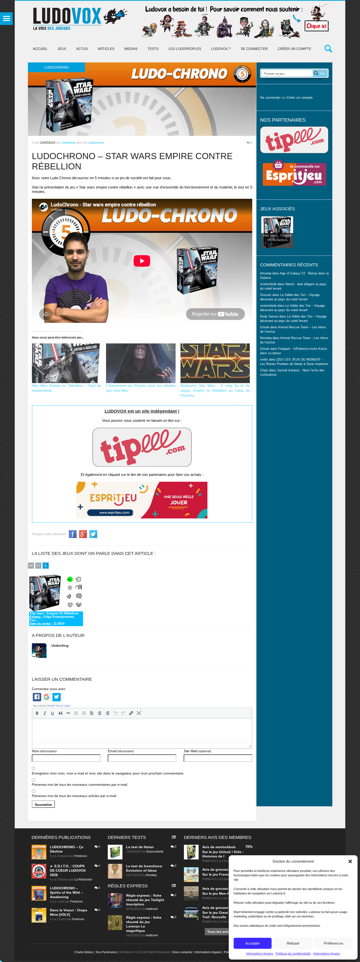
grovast (222, 869)
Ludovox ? (221, 49)
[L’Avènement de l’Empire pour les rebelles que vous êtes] (141, 363)
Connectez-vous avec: (49, 689)
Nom (44, 751)
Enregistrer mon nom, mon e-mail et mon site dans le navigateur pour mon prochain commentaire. (108, 773)
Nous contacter (182, 952)
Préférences (333, 943)
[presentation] (37, 713)
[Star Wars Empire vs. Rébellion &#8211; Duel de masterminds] (66, 363)
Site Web (197, 751)
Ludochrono (96, 142)
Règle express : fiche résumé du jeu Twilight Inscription (145, 899)
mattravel (152, 909)
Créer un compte (294, 49)
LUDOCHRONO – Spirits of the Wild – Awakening (66, 892)
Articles (106, 49)
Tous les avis (218, 932)
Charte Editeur (84, 952)
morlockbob (226, 847)
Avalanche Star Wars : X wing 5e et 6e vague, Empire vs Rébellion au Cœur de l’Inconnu (215, 390)
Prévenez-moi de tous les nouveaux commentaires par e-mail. (80, 784)
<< (31, 565)
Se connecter (254, 49)
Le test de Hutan (140, 847)
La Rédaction (83, 879)
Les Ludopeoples (184, 49)
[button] (350, 861)
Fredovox (80, 856)
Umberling (68, 142)
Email (121, 751)
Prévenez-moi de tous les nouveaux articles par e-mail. (74, 796)
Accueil (40, 49)
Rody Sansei (269, 316)
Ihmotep (266, 338)
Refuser (293, 943)
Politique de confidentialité (293, 953)
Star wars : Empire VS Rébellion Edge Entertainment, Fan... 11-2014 (54, 618)
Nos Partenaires (106, 952)
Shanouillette (155, 851)
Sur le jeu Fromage (218, 874)
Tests (152, 49)
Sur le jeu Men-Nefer (219, 893)
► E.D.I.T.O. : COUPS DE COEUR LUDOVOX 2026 (68, 870)
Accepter (252, 943)
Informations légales (259, 953)
